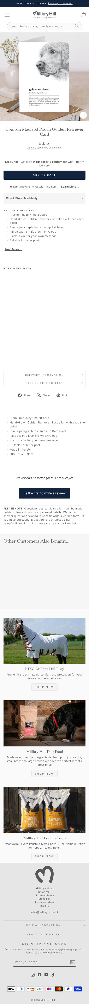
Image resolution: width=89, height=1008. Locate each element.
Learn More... (68, 186)
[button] (44, 491)
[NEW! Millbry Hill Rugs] (44, 641)
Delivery (31, 147)
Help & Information (43, 925)
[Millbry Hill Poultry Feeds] (44, 810)
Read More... (13, 249)
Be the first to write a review (44, 493)
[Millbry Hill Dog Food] (44, 723)
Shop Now (44, 687)
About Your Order (43, 934)
